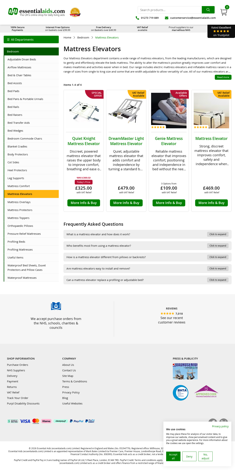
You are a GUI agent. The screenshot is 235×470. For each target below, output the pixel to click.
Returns (12, 387)
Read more (223, 77)
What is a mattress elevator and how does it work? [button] (146, 234)
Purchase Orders (17, 365)
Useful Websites (72, 403)
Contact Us (69, 370)
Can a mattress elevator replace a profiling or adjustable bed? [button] (146, 280)
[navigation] (31, 39)
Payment (12, 381)
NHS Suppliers (16, 370)
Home (67, 37)
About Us (68, 365)
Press (65, 387)
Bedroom (83, 37)
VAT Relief (13, 392)
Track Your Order (17, 398)
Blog (65, 398)
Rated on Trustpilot (221, 31)
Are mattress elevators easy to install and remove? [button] (146, 268)
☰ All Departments (20, 40)
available (142, 29)
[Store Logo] (36, 12)
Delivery (12, 376)
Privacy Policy (71, 392)
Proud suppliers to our (181, 29)
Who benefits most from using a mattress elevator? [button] (146, 245)
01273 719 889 (150, 18)
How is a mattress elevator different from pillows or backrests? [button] (146, 257)
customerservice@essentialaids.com (193, 18)
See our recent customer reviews (171, 320)
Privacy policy (220, 426)
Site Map (67, 376)
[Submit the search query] (208, 9)
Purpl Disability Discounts (23, 403)
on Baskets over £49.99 (103, 29)
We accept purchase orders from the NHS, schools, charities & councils (56, 323)
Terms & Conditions (74, 381)
